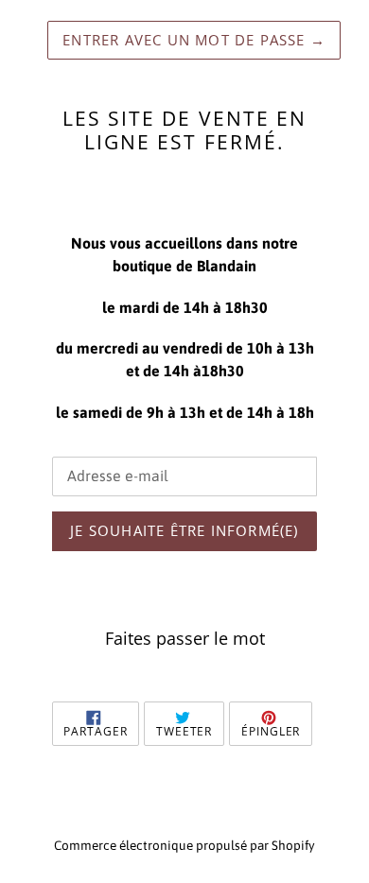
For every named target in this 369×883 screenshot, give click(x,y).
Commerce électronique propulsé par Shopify (184, 845)
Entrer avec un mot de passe (193, 39)
